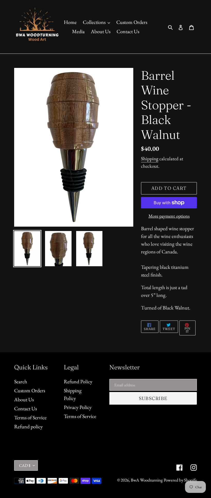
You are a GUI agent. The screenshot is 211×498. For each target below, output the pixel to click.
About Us (24, 399)
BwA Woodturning (147, 480)
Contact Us (25, 408)
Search (20, 381)
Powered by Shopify (180, 480)
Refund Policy (78, 381)
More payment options (169, 216)
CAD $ (24, 465)
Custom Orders (29, 390)
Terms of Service (30, 417)
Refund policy (28, 426)
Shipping (149, 158)
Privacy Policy (78, 407)
